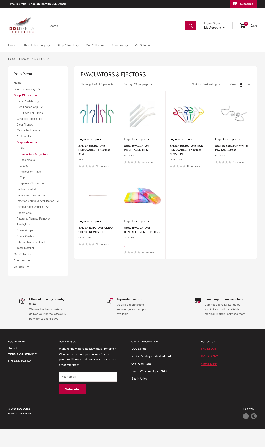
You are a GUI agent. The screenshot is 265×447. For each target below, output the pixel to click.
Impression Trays (30, 171)
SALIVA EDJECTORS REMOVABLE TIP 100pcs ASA (94, 150)
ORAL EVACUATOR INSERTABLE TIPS (136, 147)
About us (117, 45)
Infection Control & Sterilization (36, 201)
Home (12, 45)
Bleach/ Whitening (28, 101)
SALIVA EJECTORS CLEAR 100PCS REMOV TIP (95, 229)
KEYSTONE (176, 159)
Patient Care (24, 212)
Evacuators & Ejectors (34, 154)
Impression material (29, 195)
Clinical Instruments (29, 130)
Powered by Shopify (19, 413)
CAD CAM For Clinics (30, 113)
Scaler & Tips (25, 230)
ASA (80, 159)
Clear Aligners (25, 124)
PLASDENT (130, 155)
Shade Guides (25, 236)
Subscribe (246, 3)
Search (13, 348)
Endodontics (24, 136)
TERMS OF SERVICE (22, 354)
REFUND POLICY (20, 360)
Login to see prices (90, 139)
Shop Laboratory (34, 45)
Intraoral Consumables (31, 206)
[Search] (191, 25)
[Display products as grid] (241, 85)
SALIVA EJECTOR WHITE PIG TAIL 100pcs (231, 147)
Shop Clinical (65, 45)
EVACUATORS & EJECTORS (35, 58)
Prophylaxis (24, 224)
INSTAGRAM (209, 356)
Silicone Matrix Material (31, 242)
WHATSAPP (209, 363)
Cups (23, 177)
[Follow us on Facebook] (246, 416)
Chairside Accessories (30, 118)
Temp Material (25, 247)
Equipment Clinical (28, 183)
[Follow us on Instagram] (254, 416)
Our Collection (95, 45)
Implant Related (26, 189)
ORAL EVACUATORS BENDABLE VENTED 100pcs (142, 229)
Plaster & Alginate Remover (33, 218)
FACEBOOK (209, 348)
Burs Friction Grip (28, 107)
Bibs (22, 148)
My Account (213, 27)
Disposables (25, 142)
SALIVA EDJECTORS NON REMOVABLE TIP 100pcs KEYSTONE (186, 150)
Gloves (24, 165)
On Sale (140, 45)
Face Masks (27, 159)
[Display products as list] (248, 85)
